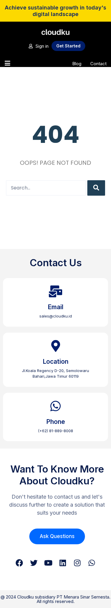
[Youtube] (48, 562)
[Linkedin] (63, 562)
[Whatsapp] (92, 562)
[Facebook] (19, 562)
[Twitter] (34, 562)
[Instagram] (77, 562)
